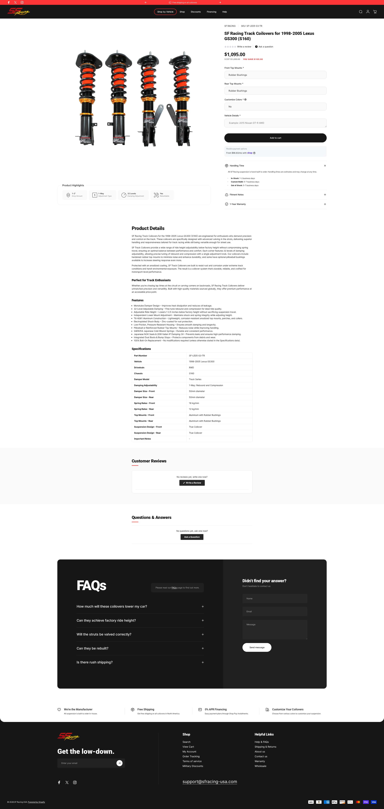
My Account (189, 751)
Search (186, 741)
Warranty (260, 761)
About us (260, 751)
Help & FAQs (262, 741)
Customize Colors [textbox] (244, 99)
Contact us (261, 756)
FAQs (174, 587)
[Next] (220, 2)
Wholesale (260, 766)
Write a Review (195, 483)
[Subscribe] (119, 763)
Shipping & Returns (265, 746)
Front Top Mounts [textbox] (234, 68)
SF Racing (230, 26)
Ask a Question (194, 537)
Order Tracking (191, 756)
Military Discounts (193, 766)
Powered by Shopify (36, 802)
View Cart (188, 746)
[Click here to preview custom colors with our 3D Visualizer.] (245, 99)
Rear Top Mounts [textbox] (234, 83)
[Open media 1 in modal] (134, 101)
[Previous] (145, 2)
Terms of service (192, 761)
